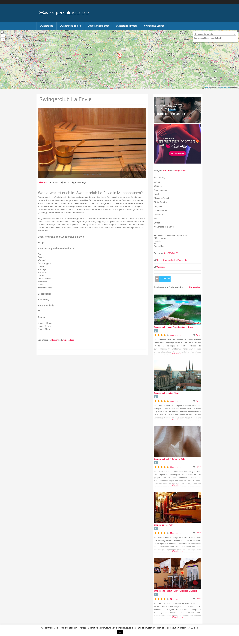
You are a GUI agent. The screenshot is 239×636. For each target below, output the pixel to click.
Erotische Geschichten (98, 26)
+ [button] (3, 35)
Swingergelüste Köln (163, 525)
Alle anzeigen (195, 287)
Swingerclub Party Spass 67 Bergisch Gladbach (175, 591)
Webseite (161, 267)
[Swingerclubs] (64, 15)
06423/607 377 (171, 253)
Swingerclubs (46, 26)
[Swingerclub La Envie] (119, 55)
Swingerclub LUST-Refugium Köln (169, 459)
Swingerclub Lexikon (154, 26)
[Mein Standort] (221, 38)
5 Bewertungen (175, 467)
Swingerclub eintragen (126, 26)
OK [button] (120, 632)
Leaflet (207, 87)
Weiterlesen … (177, 353)
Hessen (54, 340)
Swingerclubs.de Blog (70, 26)
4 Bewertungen (175, 599)
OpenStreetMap (224, 87)
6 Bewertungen (175, 401)
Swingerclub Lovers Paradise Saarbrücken (173, 327)
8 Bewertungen (175, 335)
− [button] (3, 39)
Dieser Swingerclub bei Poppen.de (172, 260)
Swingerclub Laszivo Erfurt (166, 393)
